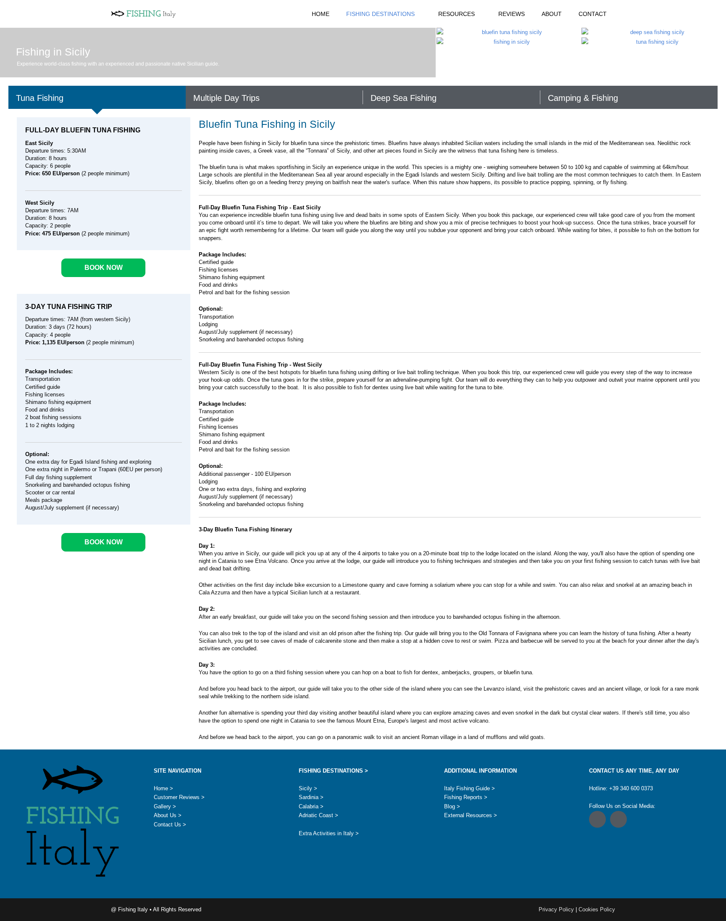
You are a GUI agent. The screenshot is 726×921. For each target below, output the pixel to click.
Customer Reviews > (179, 797)
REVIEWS (511, 14)
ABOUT (552, 14)
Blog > (452, 806)
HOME (320, 14)
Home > (163, 788)
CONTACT (593, 14)
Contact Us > (170, 824)
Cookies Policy (597, 909)
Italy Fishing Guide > (469, 788)
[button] (597, 819)
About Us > (168, 815)
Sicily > (308, 788)
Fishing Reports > (465, 797)
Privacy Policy (557, 909)
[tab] (97, 97)
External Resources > (470, 815)
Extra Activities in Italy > (329, 833)
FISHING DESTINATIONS (380, 14)
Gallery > (165, 806)
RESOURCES (456, 14)
